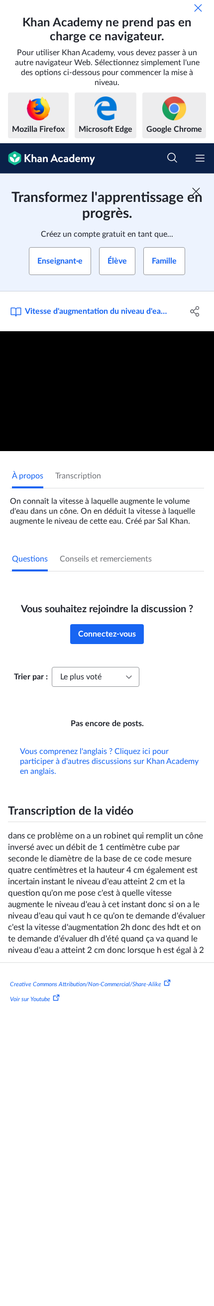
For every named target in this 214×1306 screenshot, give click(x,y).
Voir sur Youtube (30, 999)
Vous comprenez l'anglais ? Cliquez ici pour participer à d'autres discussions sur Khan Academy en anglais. (109, 761)
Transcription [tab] (78, 476)
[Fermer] (198, 8)
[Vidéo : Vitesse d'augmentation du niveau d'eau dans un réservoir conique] (107, 391)
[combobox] (95, 677)
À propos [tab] (27, 476)
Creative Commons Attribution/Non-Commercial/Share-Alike (85, 984)
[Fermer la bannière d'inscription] (196, 191)
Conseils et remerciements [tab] (106, 559)
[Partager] (195, 311)
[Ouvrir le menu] (200, 158)
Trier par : (31, 677)
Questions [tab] (30, 559)
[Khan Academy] (47, 158)
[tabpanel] (107, 507)
